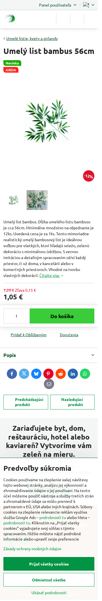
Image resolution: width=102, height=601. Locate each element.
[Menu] (91, 19)
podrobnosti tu (52, 517)
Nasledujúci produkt (72, 402)
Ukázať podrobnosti (49, 592)
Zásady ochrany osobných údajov (32, 548)
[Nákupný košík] (77, 19)
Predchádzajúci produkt (29, 402)
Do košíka (62, 316)
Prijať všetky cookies (49, 563)
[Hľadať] (63, 19)
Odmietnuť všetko (49, 579)
